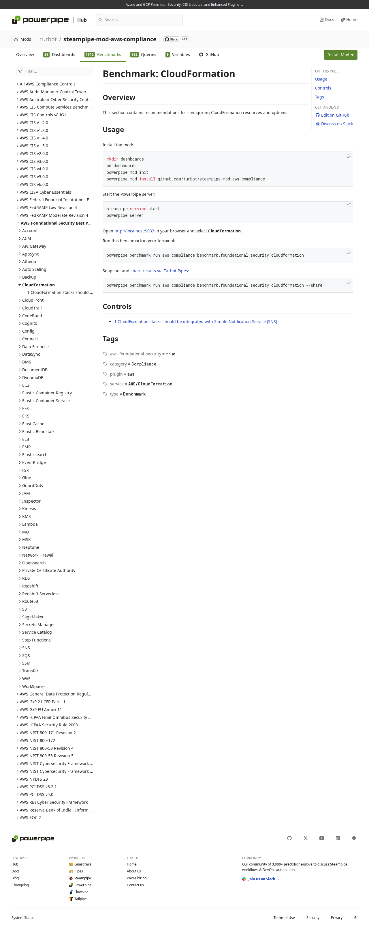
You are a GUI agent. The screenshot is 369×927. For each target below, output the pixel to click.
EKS (25, 416)
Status (23, 917)
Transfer (30, 671)
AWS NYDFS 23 (34, 779)
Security (312, 917)
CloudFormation (38, 285)
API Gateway (34, 246)
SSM (26, 663)
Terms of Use (284, 917)
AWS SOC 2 (30, 817)
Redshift (30, 586)
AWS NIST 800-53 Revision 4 (47, 748)
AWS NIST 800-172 (37, 740)
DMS (26, 362)
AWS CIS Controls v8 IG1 (43, 114)
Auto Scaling (34, 269)
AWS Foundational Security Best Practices (62, 223)
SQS (26, 655)
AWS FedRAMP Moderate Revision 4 (54, 215)
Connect (30, 339)
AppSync (30, 254)
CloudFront (33, 300)
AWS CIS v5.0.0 (34, 176)
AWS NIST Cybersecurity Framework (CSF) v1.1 (64, 763)
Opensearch (34, 563)
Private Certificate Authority (48, 570)
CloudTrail (32, 308)
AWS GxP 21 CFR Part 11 (42, 701)
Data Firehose (35, 346)
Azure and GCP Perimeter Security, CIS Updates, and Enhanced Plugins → (185, 4)
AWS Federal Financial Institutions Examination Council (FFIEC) (80, 199)
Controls (323, 88)
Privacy (336, 917)
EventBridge (34, 462)
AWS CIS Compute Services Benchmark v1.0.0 (63, 107)
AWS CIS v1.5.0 (34, 145)
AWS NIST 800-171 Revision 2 (48, 732)
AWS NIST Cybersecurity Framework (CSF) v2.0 (64, 771)
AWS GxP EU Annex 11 (41, 709)
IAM (26, 493)
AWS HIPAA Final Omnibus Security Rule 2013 (63, 717)
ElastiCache (33, 423)
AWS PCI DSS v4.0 (36, 794)
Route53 (30, 601)
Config (28, 331)
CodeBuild (32, 315)
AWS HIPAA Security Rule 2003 (49, 725)
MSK (26, 539)
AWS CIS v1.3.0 (34, 130)
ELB (25, 439)
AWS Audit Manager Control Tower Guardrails (64, 91)
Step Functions (36, 640)
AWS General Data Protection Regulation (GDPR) (66, 694)
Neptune (30, 547)
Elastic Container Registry (47, 393)
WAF (26, 678)
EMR (26, 446)
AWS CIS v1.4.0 (34, 138)
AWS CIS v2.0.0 (34, 153)
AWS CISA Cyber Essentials (45, 192)
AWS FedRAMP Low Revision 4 (48, 207)
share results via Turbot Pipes (159, 270)
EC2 (25, 385)
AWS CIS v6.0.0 (34, 184)
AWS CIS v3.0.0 (34, 161)
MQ (25, 532)
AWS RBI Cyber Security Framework (54, 802)
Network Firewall (38, 555)
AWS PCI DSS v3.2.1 (38, 786)
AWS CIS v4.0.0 (34, 168)
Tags (319, 97)
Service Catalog (37, 632)
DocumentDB (35, 369)
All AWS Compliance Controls (48, 84)
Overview (25, 54)
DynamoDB (33, 377)
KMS (26, 516)
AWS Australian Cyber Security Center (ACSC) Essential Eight (78, 99)
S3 (24, 609)
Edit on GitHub (335, 115)
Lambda (30, 524)
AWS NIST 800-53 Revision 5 (47, 755)
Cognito (29, 323)
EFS (25, 408)
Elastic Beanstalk (38, 431)
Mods (25, 39)
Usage (321, 79)
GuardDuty (32, 485)
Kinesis (29, 508)
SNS (26, 647)
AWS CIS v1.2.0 (34, 122)
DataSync (31, 354)
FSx (25, 470)
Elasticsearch (35, 454)
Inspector (31, 501)
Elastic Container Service (46, 400)
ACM (26, 238)
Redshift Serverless (40, 593)
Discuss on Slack (337, 123)
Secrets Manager (38, 624)
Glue (26, 477)
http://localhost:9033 (134, 231)
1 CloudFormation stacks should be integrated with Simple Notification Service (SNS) (195, 321)
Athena (29, 261)
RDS (26, 578)
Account (30, 230)
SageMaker (33, 617)
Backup (29, 277)
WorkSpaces (34, 686)
